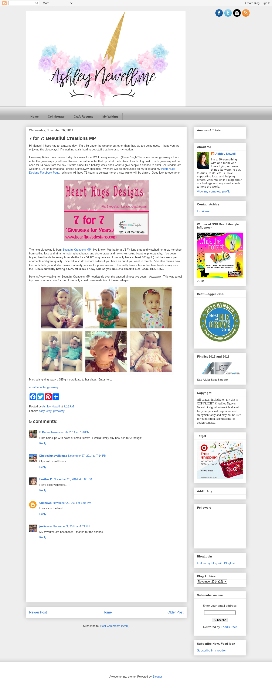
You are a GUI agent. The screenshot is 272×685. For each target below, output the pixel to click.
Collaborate (56, 116)
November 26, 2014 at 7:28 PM (70, 432)
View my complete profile (214, 191)
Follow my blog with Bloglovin (216, 563)
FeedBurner (229, 627)
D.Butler (44, 432)
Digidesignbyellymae (53, 455)
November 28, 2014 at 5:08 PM (73, 479)
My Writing (110, 116)
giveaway (59, 411)
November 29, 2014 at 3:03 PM (72, 502)
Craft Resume (83, 116)
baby (42, 411)
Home (34, 116)
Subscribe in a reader (211, 650)
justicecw (45, 526)
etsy (48, 411)
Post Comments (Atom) (114, 625)
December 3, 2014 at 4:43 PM (71, 526)
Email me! (203, 211)
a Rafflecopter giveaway (44, 387)
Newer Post (38, 612)
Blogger (157, 676)
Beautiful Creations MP (76, 249)
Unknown (45, 502)
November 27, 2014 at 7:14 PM (87, 455)
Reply (42, 443)
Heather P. (45, 479)
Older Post (175, 612)
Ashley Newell (225, 153)
